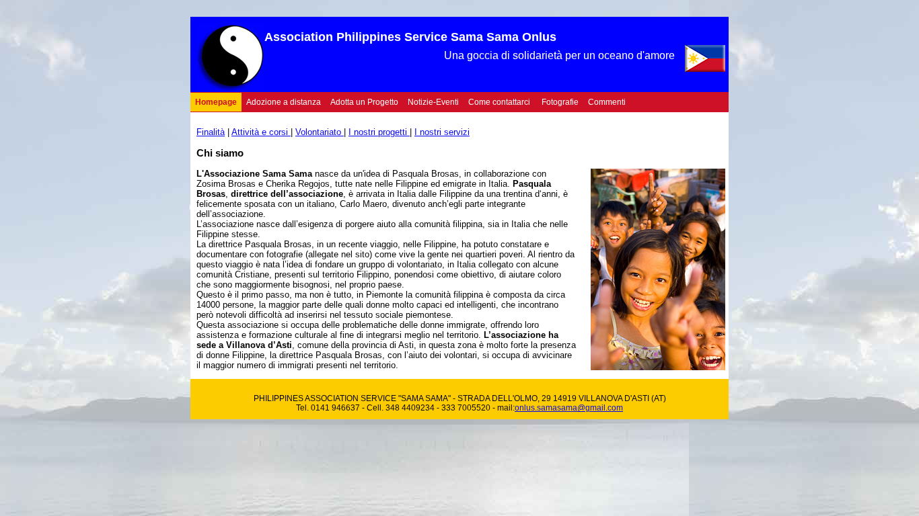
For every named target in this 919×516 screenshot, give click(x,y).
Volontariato (319, 132)
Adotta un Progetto (364, 102)
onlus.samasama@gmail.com (569, 408)
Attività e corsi (261, 132)
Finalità (210, 132)
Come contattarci (499, 102)
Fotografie (560, 102)
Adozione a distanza (283, 102)
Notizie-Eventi (433, 102)
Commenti (607, 102)
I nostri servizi (442, 132)
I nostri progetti (379, 132)
